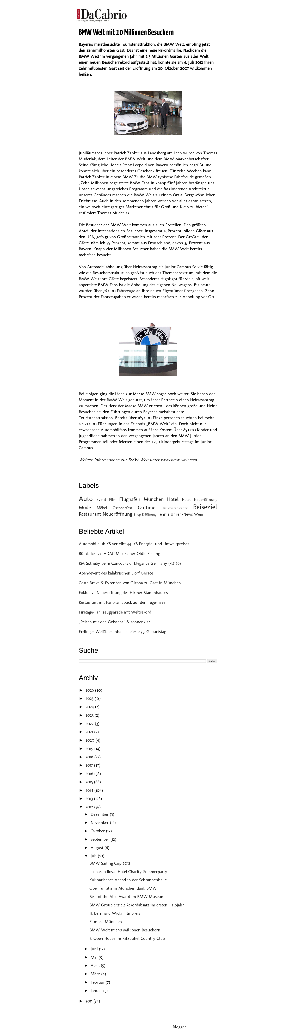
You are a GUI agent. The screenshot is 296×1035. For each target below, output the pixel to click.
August (97, 847)
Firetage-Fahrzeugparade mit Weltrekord (115, 612)
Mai (95, 957)
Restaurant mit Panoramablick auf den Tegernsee (122, 602)
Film (112, 499)
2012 (89, 806)
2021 (89, 731)
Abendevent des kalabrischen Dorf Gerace (116, 573)
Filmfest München (105, 921)
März (96, 973)
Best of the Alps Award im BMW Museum (126, 896)
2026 (90, 690)
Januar (97, 990)
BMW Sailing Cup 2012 (109, 863)
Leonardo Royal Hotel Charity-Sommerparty (128, 871)
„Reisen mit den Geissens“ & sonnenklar (114, 621)
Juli (94, 855)
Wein (198, 514)
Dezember (100, 814)
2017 (89, 765)
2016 (89, 773)
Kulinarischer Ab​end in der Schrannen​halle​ (128, 879)
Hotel (173, 499)
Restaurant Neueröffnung (105, 514)
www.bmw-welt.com (179, 459)
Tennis (163, 514)
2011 (89, 1001)
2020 (90, 740)
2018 (89, 756)
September (100, 839)
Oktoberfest (122, 508)
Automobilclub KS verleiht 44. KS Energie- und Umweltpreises (134, 543)
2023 (90, 715)
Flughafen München (141, 499)
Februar (98, 982)
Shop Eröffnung (145, 514)
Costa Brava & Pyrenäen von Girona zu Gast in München (130, 582)
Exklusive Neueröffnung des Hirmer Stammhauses (123, 592)
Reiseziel (205, 507)
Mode (85, 507)
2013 (89, 798)
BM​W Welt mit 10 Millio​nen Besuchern (124, 929)
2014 (89, 790)
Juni (95, 948)
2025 (90, 698)
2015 (89, 781)
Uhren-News (182, 514)
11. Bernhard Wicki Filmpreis (114, 913)
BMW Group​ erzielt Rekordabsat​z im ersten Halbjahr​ (136, 904)
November (100, 822)
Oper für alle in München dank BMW (123, 888)
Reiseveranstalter (175, 508)
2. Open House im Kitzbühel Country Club (127, 938)
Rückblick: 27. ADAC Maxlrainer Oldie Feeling (119, 553)
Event (101, 499)
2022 (90, 723)
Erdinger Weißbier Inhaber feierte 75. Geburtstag (122, 631)
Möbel (102, 508)
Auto (86, 498)
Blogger (179, 1026)
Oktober (98, 830)
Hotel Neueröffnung (199, 499)
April (96, 965)
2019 (89, 748)
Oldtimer (147, 507)
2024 (90, 706)
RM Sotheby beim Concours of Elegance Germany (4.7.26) (130, 563)
